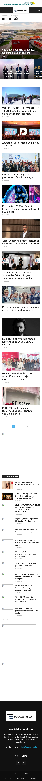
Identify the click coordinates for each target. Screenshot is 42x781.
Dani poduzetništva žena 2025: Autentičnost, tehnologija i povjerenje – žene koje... (18, 376)
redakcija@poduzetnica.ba (27, 747)
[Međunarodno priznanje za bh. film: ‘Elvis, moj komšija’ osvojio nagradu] (7, 543)
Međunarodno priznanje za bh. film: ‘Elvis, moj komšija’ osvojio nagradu (27, 543)
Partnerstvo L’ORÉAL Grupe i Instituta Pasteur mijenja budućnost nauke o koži (20, 209)
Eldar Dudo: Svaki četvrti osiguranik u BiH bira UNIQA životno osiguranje (20, 242)
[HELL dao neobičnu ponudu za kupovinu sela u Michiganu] (21, 40)
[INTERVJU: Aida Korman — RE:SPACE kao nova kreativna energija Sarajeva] (21, 396)
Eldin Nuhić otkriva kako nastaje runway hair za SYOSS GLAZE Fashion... (18, 342)
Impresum (8, 778)
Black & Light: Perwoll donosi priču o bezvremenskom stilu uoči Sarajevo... (26, 554)
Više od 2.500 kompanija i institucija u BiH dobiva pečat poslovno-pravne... (25, 599)
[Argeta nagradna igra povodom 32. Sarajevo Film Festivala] (7, 522)
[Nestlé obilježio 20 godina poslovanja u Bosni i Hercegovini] (21, 162)
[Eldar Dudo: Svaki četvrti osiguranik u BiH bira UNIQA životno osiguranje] (21, 228)
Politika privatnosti (20, 778)
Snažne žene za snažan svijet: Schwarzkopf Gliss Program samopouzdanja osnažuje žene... (19, 275)
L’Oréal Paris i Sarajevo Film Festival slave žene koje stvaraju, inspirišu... (27, 484)
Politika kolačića (33, 778)
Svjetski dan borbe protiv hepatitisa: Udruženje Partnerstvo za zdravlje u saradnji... (27, 588)
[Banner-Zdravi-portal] (21, 3)
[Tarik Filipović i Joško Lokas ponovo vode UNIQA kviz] (7, 566)
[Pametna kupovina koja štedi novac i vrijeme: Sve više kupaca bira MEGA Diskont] (21, 295)
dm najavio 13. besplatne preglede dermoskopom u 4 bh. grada (26, 611)
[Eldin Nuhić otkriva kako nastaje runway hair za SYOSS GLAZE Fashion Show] (21, 327)
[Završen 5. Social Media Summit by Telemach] (21, 130)
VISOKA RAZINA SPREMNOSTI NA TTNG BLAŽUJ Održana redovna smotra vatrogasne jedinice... (20, 111)
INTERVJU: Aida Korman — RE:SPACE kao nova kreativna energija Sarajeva (17, 411)
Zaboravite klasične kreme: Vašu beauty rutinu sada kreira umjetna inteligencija (27, 576)
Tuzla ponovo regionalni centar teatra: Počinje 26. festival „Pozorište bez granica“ (26, 496)
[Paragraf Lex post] (21, 434)
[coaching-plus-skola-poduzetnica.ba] (19, 626)
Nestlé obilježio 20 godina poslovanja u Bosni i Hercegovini (19, 176)
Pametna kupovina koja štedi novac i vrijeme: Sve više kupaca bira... (20, 308)
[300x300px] (19, 664)
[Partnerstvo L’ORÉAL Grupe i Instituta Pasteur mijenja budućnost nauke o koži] (21, 194)
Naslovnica (5, 16)
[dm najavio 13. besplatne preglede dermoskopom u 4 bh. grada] (7, 611)
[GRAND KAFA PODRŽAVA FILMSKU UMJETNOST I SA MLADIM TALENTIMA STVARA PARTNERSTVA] (7, 508)
